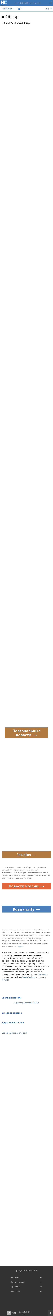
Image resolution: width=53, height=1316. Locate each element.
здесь (20, 946)
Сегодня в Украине (12, 1012)
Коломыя (15, 1277)
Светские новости (11, 997)
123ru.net (42, 974)
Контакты (15, 1291)
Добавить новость (28, 1270)
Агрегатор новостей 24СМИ (26, 1002)
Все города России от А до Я (14, 1033)
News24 (5, 980)
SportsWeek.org (29, 977)
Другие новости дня (13, 1022)
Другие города (17, 1282)
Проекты (15, 1286)
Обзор (12, 16)
